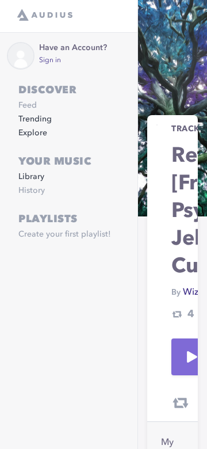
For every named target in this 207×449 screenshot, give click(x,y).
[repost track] (180, 403)
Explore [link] (32, 133)
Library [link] (31, 177)
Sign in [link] (50, 60)
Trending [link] (35, 119)
